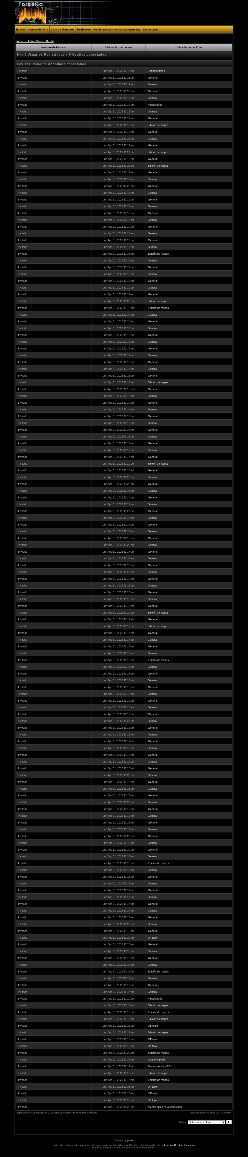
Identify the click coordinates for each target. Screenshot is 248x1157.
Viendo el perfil (156, 1059)
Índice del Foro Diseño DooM (35, 41)
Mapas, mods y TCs (160, 1066)
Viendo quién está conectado (165, 1106)
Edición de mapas (158, 125)
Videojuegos (155, 104)
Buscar (20, 29)
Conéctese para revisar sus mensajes (116, 29)
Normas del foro (38, 29)
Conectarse (150, 29)
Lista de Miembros (62, 29)
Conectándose (156, 70)
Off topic (153, 937)
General (152, 77)
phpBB (130, 1140)
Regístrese (84, 29)
